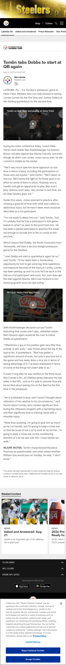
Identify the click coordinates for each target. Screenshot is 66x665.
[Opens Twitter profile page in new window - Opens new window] (16, 84)
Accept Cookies (33, 659)
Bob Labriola (19, 77)
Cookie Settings (33, 642)
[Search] (56, 23)
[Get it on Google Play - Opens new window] (43, 587)
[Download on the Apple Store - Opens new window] (22, 586)
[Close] (61, 603)
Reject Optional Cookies (33, 650)
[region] (33, 632)
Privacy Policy (40, 636)
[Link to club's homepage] (6, 22)
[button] (33, 123)
